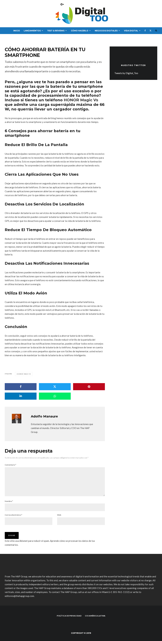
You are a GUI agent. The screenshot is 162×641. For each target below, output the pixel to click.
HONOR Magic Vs (81, 100)
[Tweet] (55, 386)
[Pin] (89, 386)
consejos (81, 118)
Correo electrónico (13, 515)
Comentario (10, 465)
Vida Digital (131, 30)
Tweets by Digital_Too (126, 73)
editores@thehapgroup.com (19, 596)
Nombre (9, 501)
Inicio (16, 30)
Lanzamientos (32, 30)
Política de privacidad (69, 616)
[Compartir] (21, 386)
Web (59, 515)
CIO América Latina (95, 616)
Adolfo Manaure (44, 416)
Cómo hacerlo (79, 30)
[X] (150, 30)
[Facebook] (145, 30)
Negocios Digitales (106, 30)
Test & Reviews (55, 30)
